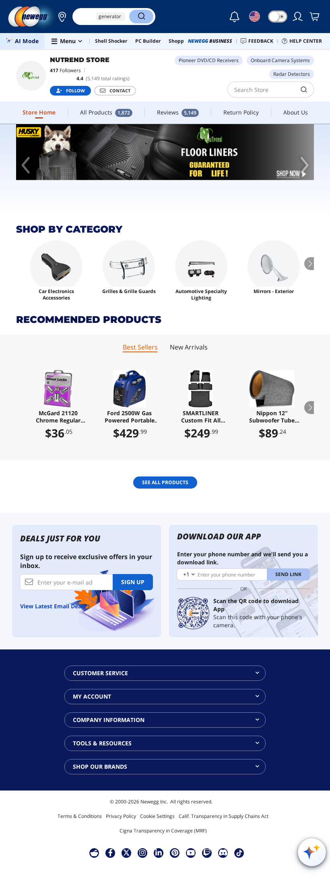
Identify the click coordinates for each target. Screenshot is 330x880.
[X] (126, 852)
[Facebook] (110, 852)
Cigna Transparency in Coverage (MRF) (163, 830)
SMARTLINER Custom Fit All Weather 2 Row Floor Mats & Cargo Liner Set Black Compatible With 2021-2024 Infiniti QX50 (200, 417)
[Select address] (60, 16)
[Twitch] (206, 852)
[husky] (165, 152)
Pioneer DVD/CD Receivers (209, 60)
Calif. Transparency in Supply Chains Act (223, 816)
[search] (304, 89)
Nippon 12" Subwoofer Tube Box (272, 417)
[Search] (141, 16)
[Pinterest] (174, 852)
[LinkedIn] (158, 852)
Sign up (132, 582)
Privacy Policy (121, 816)
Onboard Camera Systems (280, 60)
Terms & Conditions (80, 816)
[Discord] (223, 852)
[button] (60, 16)
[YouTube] (191, 852)
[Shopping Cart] (315, 16)
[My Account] (298, 16)
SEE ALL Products (165, 482)
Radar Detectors (291, 74)
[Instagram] (142, 852)
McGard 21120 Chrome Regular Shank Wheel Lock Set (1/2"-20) (58, 417)
